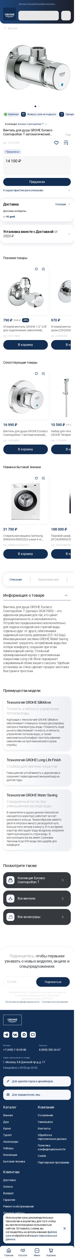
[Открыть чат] (33, 1035)
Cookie (42, 1155)
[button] (35, 106)
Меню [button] (37, 1255)
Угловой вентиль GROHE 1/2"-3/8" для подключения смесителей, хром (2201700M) (25, 328)
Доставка (9, 1180)
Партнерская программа (53, 1162)
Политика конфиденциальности (22, 1002)
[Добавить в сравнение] (66, 143)
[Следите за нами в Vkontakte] (15, 1035)
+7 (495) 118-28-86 (14, 1049)
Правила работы (14, 1213)
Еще (68, 134)
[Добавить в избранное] (36, 269)
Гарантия (9, 1199)
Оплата (8, 1186)
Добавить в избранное (56, 143)
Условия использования (55, 1002)
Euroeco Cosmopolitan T (31, 124)
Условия (60, 204)
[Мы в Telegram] (6, 1035)
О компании (45, 1115)
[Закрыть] (64, 1228)
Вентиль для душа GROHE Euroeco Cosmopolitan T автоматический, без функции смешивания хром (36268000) (25, 433)
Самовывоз (45, 1121)
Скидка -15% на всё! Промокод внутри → (37, 4)
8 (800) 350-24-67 (49, 1049)
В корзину (25, 345)
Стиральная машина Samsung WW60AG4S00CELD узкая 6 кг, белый (23, 537)
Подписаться (53, 982)
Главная (8, 1255)
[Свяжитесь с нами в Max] (24, 1035)
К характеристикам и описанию (23, 190)
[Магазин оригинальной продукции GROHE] (9, 14)
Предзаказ (37, 182)
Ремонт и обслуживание (18, 1206)
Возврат (8, 1193)
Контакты (44, 1128)
